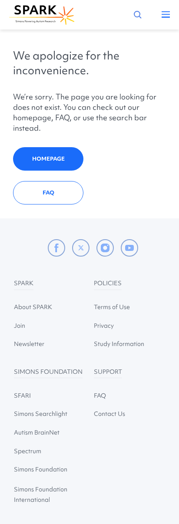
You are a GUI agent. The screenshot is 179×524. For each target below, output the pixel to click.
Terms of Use (112, 307)
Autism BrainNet (37, 432)
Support (108, 372)
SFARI (22, 395)
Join (19, 326)
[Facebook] (56, 248)
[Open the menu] (163, 16)
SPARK (23, 283)
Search (138, 15)
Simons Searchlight (40, 414)
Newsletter (29, 344)
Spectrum (27, 451)
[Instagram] (105, 248)
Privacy (104, 326)
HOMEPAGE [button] (48, 158)
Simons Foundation (48, 372)
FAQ (100, 395)
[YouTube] (129, 248)
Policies (108, 283)
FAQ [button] (48, 192)
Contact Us (109, 414)
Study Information (119, 344)
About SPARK (33, 307)
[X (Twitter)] (81, 248)
